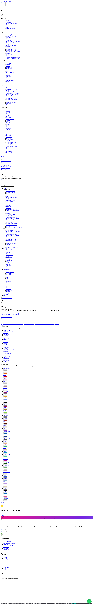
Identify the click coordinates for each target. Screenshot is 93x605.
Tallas (5, 551)
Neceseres (8, 77)
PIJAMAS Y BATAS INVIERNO (14, 51)
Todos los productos (5, 168)
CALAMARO (6, 334)
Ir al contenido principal (6, 1)
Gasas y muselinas (10, 253)
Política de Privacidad (8, 568)
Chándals (8, 40)
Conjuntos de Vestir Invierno (13, 41)
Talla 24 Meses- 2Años (11, 142)
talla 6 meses (9, 138)
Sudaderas (6, 547)
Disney (5, 343)
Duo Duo (8, 71)
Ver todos (3, 502)
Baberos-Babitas (10, 268)
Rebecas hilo (9, 54)
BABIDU (5, 333)
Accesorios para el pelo (11, 36)
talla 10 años (9, 152)
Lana (7, 27)
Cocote (5, 337)
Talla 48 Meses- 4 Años (11, 146)
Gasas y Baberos (10, 72)
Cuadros (8, 69)
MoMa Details (7, 541)
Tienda (2, 515)
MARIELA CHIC (7, 353)
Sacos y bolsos (9, 249)
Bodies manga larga (10, 20)
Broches (8, 66)
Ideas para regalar (8, 545)
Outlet (4, 295)
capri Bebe (5, 335)
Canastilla (5, 248)
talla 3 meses (9, 137)
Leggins (8, 46)
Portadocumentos (10, 80)
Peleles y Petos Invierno (11, 49)
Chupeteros (9, 68)
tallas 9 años (9, 151)
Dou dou (8, 264)
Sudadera (8, 103)
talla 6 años (9, 148)
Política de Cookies (7, 569)
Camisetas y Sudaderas (11, 38)
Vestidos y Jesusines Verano (12, 58)
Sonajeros (8, 81)
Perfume (8, 256)
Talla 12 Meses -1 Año (11, 139)
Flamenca (3, 157)
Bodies (8, 64)
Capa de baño (9, 251)
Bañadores (8, 37)
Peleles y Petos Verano (11, 50)
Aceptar (73, 603)
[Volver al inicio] (3, 5)
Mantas (8, 75)
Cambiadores (9, 67)
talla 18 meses (9, 141)
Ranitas (8, 53)
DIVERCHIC (6, 344)
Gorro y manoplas (10, 259)
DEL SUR (5, 342)
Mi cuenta (5, 558)
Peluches (8, 261)
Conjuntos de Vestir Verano (12, 42)
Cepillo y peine (9, 255)
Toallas (8, 83)
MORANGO (6, 356)
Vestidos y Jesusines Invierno (13, 57)
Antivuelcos (9, 63)
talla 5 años (9, 147)
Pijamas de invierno (10, 28)
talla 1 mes (8, 135)
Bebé (4, 188)
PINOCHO (6, 360)
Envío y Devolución (8, 559)
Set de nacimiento (10, 30)
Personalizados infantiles (9, 543)
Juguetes (8, 73)
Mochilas (8, 76)
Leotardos (8, 48)
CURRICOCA (6, 339)
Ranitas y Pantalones (11, 102)
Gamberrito (6, 346)
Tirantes (8, 104)
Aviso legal (6, 567)
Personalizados (6, 269)
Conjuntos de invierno (11, 23)
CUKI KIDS (6, 338)
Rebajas (2, 156)
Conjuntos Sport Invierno (12, 44)
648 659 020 (3, 169)
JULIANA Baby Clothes (9, 349)
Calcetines (8, 22)
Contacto (5, 566)
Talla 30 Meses (9, 143)
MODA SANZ (6, 355)
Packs (7, 79)
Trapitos (5, 361)
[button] (89, 601)
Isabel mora (6, 347)
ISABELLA (6, 348)
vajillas (8, 262)
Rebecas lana (9, 55)
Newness (5, 357)
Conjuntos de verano (11, 24)
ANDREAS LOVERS (8, 331)
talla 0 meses (9, 134)
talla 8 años (9, 150)
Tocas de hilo (9, 260)
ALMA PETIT (6, 330)
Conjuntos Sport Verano (11, 45)
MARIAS (5, 351)
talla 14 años (9, 154)
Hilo (7, 26)
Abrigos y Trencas (10, 35)
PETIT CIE (6, 358)
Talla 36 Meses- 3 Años (11, 144)
